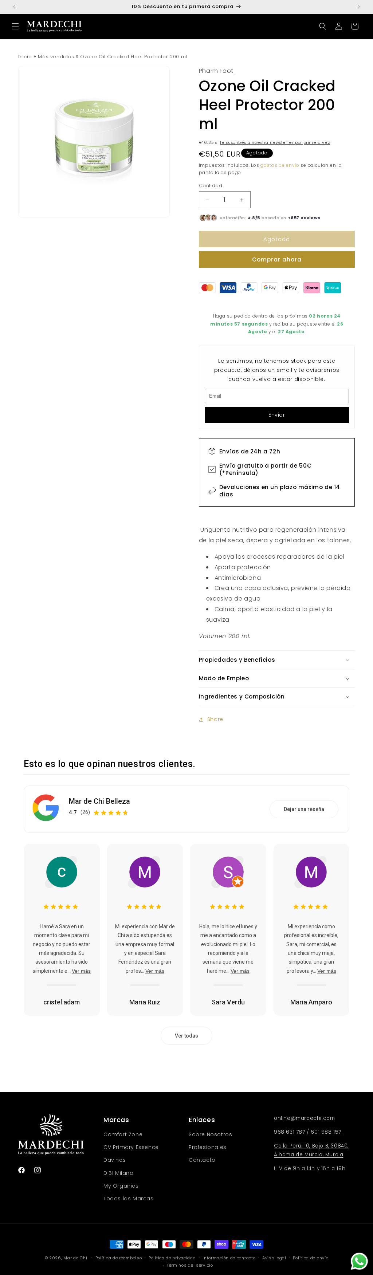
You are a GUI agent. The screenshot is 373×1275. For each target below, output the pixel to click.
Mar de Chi (75, 1258)
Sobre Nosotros (210, 1134)
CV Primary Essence (131, 1147)
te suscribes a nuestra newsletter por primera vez (275, 142)
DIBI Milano (118, 1173)
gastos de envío (279, 165)
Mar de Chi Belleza (99, 801)
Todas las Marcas (128, 1198)
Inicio (25, 56)
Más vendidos (56, 56)
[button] (15, 26)
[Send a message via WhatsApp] (359, 1261)
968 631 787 (289, 1132)
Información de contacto (229, 1258)
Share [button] (215, 719)
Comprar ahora (277, 259)
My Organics (121, 1185)
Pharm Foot (216, 71)
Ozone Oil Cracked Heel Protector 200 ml (133, 56)
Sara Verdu (228, 1002)
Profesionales (208, 1147)
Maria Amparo (311, 1002)
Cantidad (210, 185)
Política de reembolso (118, 1258)
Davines (114, 1160)
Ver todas (186, 1036)
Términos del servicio (190, 1265)
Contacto (202, 1160)
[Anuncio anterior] (14, 7)
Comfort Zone (122, 1134)
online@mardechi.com (304, 1118)
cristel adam (61, 1002)
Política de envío (310, 1258)
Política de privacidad (172, 1258)
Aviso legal (274, 1258)
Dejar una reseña (304, 809)
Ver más (81, 971)
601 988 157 (326, 1132)
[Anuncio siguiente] (359, 7)
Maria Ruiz (144, 1002)
